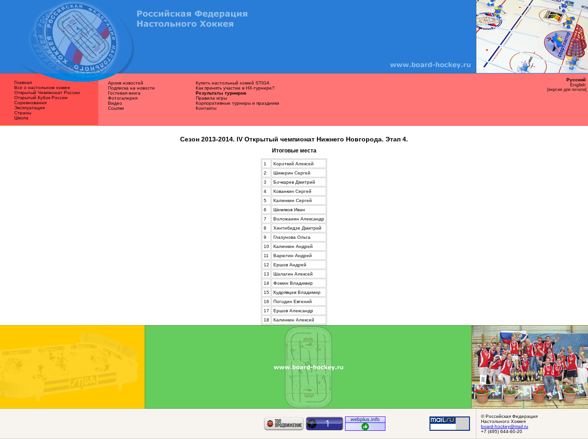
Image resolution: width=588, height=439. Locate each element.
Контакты (206, 108)
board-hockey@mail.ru (504, 426)
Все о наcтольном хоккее (42, 87)
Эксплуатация (29, 107)
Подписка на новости (131, 87)
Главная (23, 82)
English (578, 84)
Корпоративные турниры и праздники (237, 103)
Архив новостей (125, 82)
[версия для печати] (567, 89)
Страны (22, 112)
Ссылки (116, 108)
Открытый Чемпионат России (47, 92)
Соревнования (30, 102)
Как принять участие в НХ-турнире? (235, 87)
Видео (115, 103)
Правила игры (211, 98)
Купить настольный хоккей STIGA (233, 82)
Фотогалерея (122, 98)
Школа (21, 117)
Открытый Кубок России (41, 97)
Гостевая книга (124, 93)
